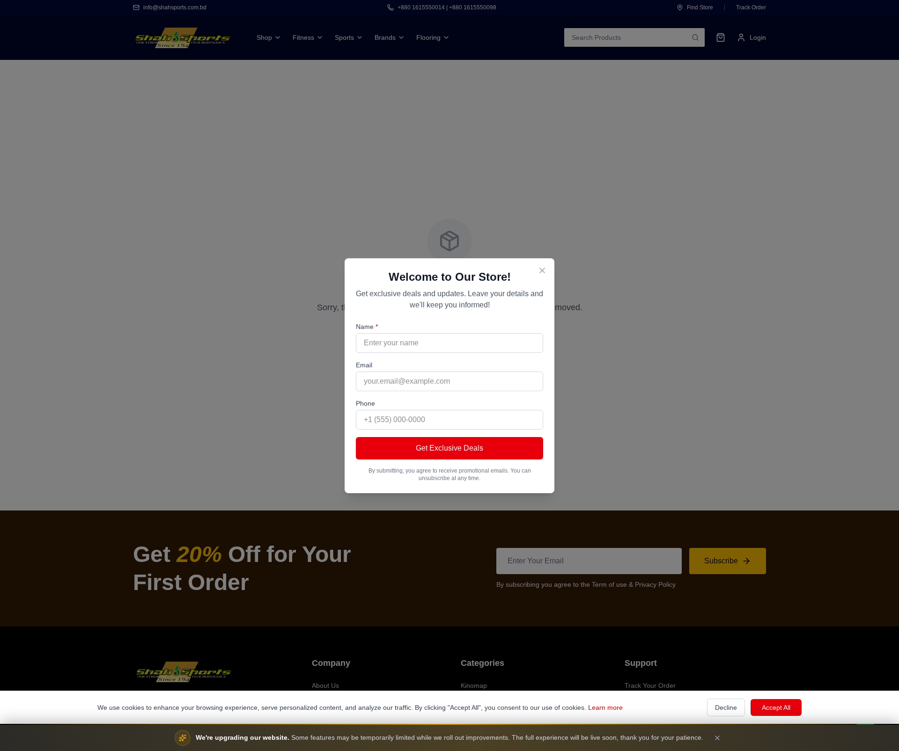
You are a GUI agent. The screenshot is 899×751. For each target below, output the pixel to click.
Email (364, 365)
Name (367, 326)
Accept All (776, 707)
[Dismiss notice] (717, 737)
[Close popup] (542, 270)
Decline (726, 707)
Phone (365, 403)
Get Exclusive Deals (449, 448)
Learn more (605, 707)
